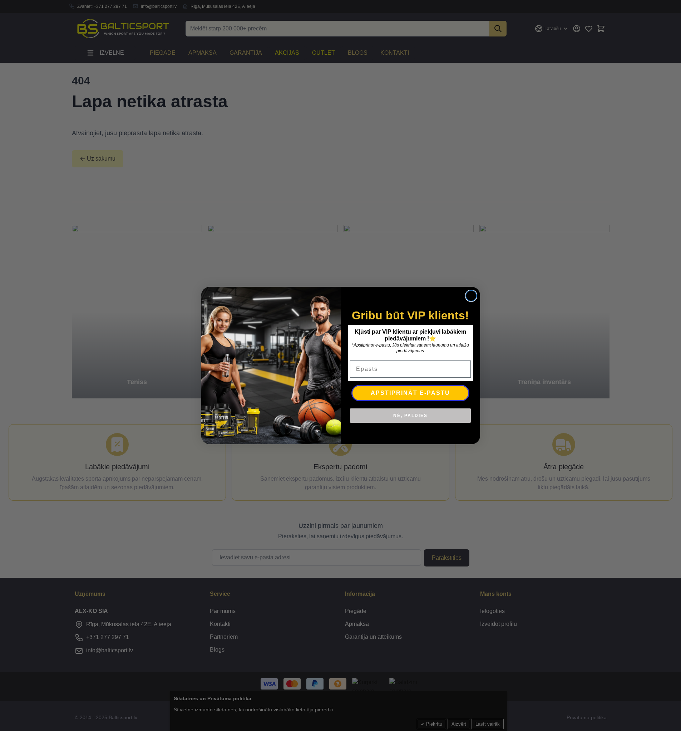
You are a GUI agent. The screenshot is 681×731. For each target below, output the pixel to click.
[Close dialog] (471, 295)
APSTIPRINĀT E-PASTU (410, 393)
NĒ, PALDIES (410, 415)
